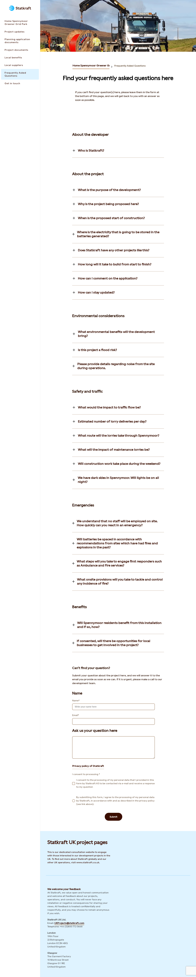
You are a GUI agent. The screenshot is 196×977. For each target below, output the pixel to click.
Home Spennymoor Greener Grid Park (95, 65)
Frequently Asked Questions (130, 65)
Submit (113, 816)
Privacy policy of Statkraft (88, 765)
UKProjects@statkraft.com (69, 923)
